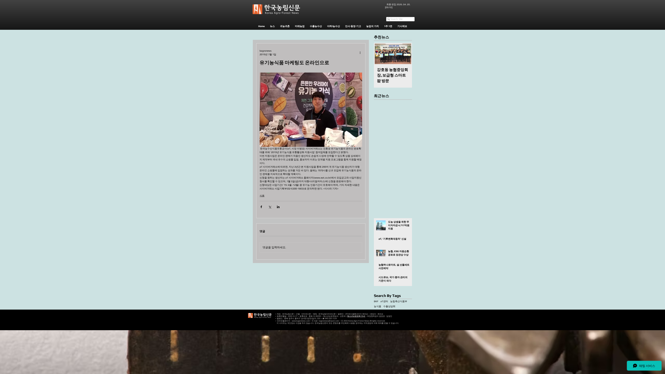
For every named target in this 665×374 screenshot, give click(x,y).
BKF (376, 301)
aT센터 (384, 301)
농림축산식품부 (398, 301)
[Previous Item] (380, 53)
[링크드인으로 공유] (278, 206)
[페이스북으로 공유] (261, 206)
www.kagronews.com (301, 321)
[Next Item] (405, 53)
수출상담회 (389, 306)
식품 (262, 195)
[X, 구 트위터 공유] (269, 206)
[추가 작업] (360, 53)
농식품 (377, 306)
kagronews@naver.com (329, 321)
